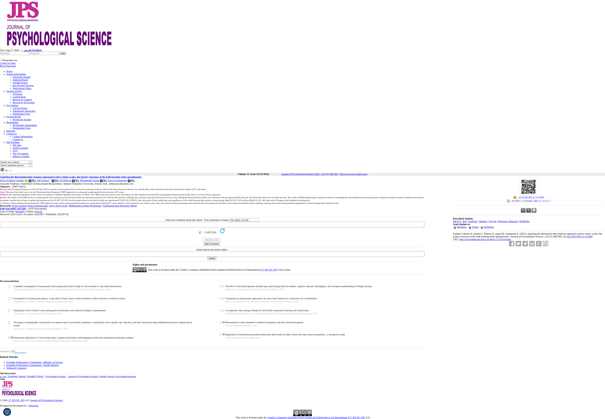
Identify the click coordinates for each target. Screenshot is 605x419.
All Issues (17, 94)
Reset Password (8, 66)
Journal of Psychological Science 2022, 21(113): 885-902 (309, 174)
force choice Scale (58, 205)
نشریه (3, 376)
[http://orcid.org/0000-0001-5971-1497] (26, 181)
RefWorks (524, 221)
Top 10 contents (21, 153)
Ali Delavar (65, 180)
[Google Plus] (539, 243)
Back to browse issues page (353, 174)
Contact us (11, 133)
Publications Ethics (22, 88)
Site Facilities (13, 142)
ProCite (492, 221)
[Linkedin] (532, 243)
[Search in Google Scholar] (30, 181)
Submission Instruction (24, 111)
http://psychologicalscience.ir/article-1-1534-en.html (485, 239)
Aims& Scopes (20, 82)
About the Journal (21, 77)
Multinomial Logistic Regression (85, 205)
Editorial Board (20, 80)
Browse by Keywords (24, 102)
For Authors (12, 105)
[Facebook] (511, 243)
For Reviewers (13, 116)
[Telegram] (525, 243)
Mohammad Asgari (89, 180)
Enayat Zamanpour (117, 180)
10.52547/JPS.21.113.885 (580, 236)
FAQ (15, 150)
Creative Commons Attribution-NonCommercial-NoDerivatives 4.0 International (307, 417)
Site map (17, 145)
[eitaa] (545, 243)
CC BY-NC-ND (357, 417)
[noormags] (11, 171)
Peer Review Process (23, 85)
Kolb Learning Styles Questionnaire (30, 205)
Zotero (475, 227)
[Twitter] (518, 243)
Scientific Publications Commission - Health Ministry (32, 365)
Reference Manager (508, 221)
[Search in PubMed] (33, 181)
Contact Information (23, 136)
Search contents (20, 148)
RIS (465, 221)
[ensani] (2, 171)
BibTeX (457, 221)
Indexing (10, 131)
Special (38, 211)
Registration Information (25, 125)
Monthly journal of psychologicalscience (118, 376)
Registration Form (22, 128)
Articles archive (14, 91)
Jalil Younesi (43, 180)
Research (20, 211)
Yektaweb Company (16, 368)
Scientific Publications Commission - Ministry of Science (34, 362)
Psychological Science (55, 376)
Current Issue (19, 97)
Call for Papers (20, 108)
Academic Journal (17, 376)
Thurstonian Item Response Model (119, 205)
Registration (12, 122)
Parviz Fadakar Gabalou (12, 180)
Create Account (7, 63)
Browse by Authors (22, 99)
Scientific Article (35, 376)
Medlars (483, 221)
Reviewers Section (22, 119)
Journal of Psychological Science (83, 376)
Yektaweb (33, 405)
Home (9, 71)
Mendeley (462, 227)
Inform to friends (21, 156)
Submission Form (21, 114)
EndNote (472, 221)
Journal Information (16, 74)
